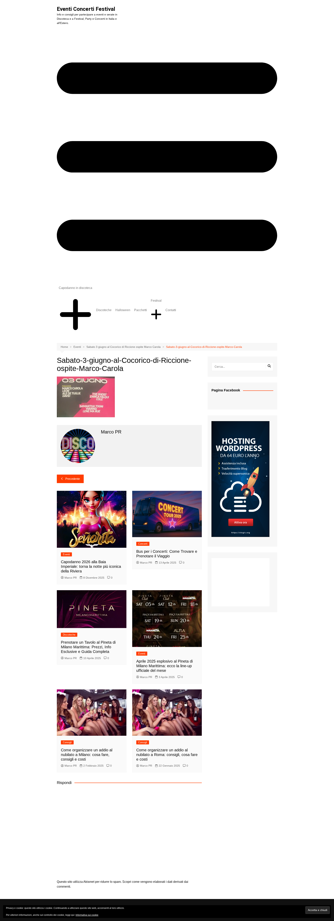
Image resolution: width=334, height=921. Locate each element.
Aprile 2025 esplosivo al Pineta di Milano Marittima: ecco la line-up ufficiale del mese (164, 666)
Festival (156, 300)
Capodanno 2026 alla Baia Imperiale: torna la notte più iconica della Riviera (91, 566)
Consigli (67, 742)
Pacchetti (140, 310)
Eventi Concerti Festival (86, 9)
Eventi (66, 554)
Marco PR (71, 577)
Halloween (122, 310)
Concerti (142, 543)
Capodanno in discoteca (75, 288)
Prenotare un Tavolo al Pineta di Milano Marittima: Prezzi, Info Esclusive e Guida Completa (88, 647)
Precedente (72, 478)
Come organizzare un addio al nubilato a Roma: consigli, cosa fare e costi (167, 754)
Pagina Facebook (225, 390)
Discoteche (104, 310)
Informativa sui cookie (87, 915)
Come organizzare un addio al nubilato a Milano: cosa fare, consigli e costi (86, 754)
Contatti (170, 310)
